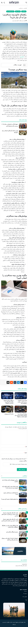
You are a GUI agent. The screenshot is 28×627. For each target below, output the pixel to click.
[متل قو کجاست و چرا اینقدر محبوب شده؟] (23, 494)
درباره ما (25, 593)
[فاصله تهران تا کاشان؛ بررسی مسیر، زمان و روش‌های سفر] (21, 395)
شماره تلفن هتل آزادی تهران (21, 565)
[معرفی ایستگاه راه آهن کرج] (23, 534)
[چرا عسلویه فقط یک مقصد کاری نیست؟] (23, 501)
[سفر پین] (14, 2)
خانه (25, 8)
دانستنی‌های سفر (10, 11)
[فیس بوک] (25, 382)
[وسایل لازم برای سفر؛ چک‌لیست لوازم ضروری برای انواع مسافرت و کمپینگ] (21, 409)
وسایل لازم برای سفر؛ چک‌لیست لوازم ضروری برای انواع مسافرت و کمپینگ (21, 415)
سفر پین (22, 56)
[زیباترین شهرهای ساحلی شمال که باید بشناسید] (23, 482)
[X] (21, 382)
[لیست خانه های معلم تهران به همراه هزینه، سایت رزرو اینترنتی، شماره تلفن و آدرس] (23, 514)
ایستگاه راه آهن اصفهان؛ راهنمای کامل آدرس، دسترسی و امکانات (8, 402)
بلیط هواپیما (24, 564)
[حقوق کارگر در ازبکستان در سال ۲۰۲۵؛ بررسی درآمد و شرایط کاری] (23, 126)
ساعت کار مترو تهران (9, 414)
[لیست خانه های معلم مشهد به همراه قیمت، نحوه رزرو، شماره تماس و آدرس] (23, 521)
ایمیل (25, 452)
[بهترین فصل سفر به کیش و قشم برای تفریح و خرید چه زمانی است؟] (23, 488)
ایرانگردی (21, 8)
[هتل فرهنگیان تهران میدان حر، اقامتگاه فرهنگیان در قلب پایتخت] (23, 527)
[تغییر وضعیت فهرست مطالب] (23, 65)
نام (26, 446)
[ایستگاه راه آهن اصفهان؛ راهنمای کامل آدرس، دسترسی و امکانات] (7, 395)
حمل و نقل (18, 11)
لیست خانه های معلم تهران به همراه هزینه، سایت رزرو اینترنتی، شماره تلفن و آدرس (10, 514)
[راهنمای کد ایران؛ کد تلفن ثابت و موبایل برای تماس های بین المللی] (23, 540)
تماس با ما (25, 596)
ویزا (26, 599)
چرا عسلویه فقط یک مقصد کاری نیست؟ (9, 499)
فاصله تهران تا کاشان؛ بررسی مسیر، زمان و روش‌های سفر (22, 402)
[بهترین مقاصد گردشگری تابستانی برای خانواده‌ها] (23, 132)
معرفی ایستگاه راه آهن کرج (12, 531)
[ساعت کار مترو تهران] (7, 409)
